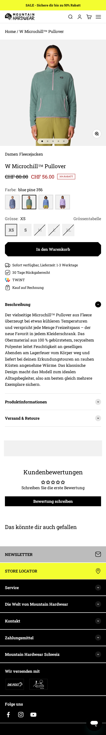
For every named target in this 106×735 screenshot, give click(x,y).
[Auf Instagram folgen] (21, 714)
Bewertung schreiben (53, 501)
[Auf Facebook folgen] (8, 714)
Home (10, 31)
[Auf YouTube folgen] (33, 714)
